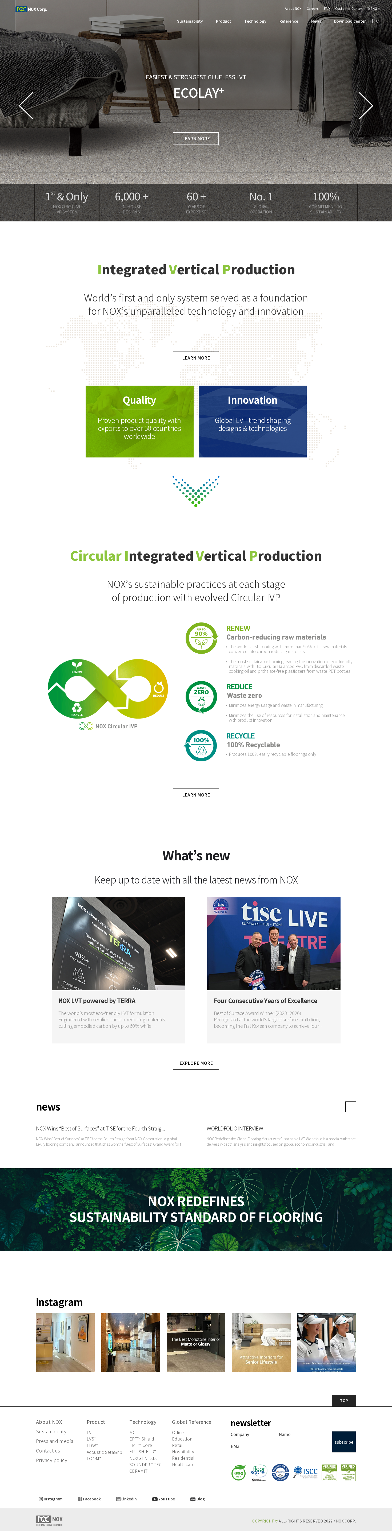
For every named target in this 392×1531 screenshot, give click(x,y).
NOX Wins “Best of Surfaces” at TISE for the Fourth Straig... (100, 1128)
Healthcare (183, 1464)
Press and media (55, 1441)
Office (178, 1432)
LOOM (94, 1458)
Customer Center (348, 9)
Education (182, 1439)
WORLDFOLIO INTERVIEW (235, 1128)
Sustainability (190, 21)
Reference (288, 21)
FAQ (327, 9)
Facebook (91, 1499)
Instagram (52, 1499)
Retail (177, 1445)
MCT (133, 1432)
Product (223, 21)
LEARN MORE (196, 138)
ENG (374, 9)
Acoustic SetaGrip (104, 1452)
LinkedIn (129, 1499)
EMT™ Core (140, 1445)
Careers (313, 9)
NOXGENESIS (143, 1458)
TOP (344, 1400)
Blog (200, 1499)
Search (376, 21)
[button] (366, 105)
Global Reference (191, 1422)
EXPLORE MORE (196, 1063)
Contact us (48, 1451)
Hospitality (183, 1451)
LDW (92, 1445)
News (316, 21)
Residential (183, 1458)
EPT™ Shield (141, 1439)
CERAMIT (138, 1471)
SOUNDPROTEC (145, 1464)
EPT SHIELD (142, 1451)
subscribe (344, 1442)
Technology (255, 21)
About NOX (293, 9)
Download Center (350, 21)
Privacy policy (51, 1460)
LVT (90, 1432)
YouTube (166, 1499)
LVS (91, 1439)
